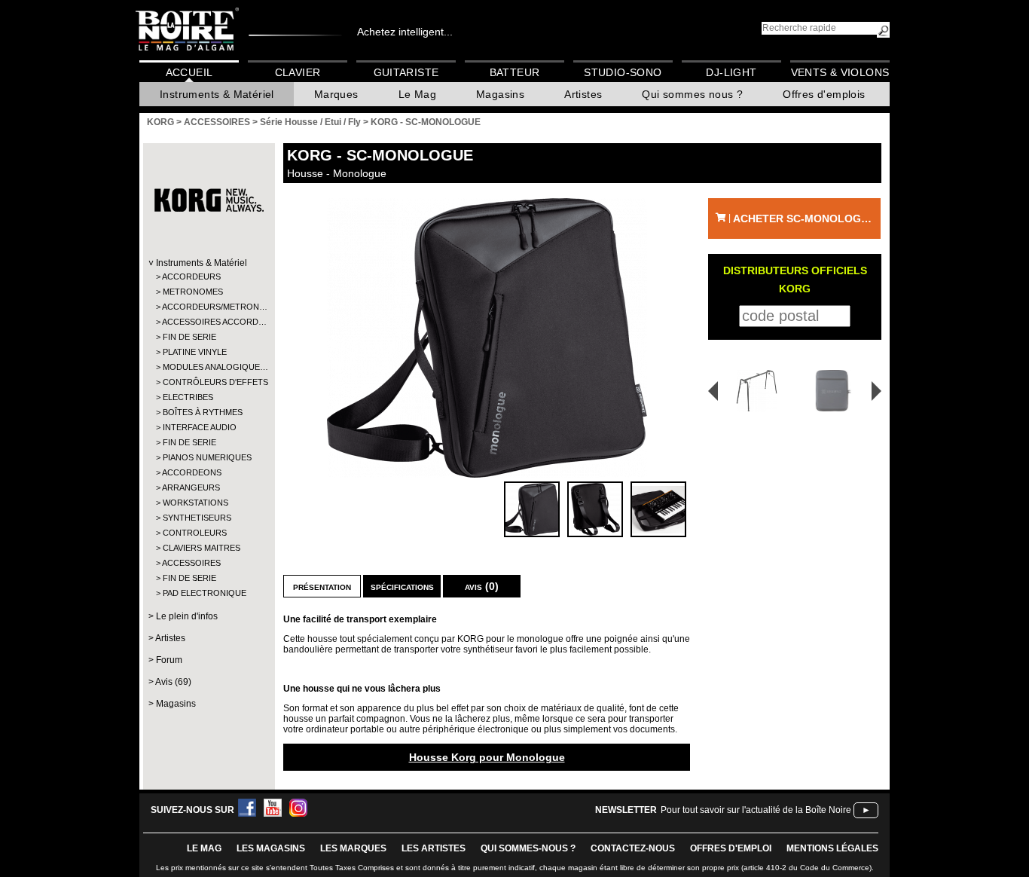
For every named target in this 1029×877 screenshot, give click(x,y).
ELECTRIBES (188, 397)
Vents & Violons (840, 72)
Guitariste (406, 72)
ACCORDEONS (191, 472)
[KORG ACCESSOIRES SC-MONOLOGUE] (486, 338)
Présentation (322, 586)
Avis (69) (173, 682)
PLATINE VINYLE (195, 351)
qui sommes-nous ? (528, 848)
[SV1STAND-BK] (751, 390)
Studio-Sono (622, 72)
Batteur (515, 72)
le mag (204, 848)
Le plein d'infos (187, 616)
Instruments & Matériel (217, 94)
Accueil (189, 72)
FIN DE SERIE (189, 336)
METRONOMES (193, 291)
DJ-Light (731, 72)
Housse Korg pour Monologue (487, 757)
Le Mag (417, 94)
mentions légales (832, 848)
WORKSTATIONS (195, 502)
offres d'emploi (730, 848)
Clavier (298, 72)
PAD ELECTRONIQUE (204, 592)
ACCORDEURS (191, 276)
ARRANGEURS (191, 487)
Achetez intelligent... (405, 32)
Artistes (583, 94)
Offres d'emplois (824, 94)
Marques (336, 94)
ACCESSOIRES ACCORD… (208, 321)
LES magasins (271, 848)
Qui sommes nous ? (692, 94)
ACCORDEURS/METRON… (208, 306)
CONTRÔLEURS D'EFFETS (208, 382)
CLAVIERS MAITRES (201, 547)
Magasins (500, 94)
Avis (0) (482, 586)
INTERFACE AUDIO (200, 427)
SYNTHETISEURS (197, 517)
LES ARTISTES (434, 848)
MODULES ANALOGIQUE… (208, 366)
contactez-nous (633, 848)
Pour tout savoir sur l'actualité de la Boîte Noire (756, 810)
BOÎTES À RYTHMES (203, 412)
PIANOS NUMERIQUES (207, 457)
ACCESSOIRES (191, 562)
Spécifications (402, 586)
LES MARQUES (353, 848)
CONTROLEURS (195, 532)
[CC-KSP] (835, 390)
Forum (169, 660)
